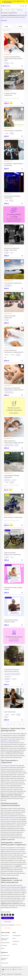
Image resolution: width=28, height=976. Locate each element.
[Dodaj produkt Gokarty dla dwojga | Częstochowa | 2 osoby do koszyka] (22, 323)
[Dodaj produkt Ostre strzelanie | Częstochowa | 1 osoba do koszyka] (22, 136)
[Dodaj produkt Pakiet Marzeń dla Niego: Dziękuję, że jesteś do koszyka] (22, 625)
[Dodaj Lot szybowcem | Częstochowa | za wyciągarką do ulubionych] (22, 261)
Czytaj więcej (4, 20)
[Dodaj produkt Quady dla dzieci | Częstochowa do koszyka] (22, 525)
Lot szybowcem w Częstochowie (9, 765)
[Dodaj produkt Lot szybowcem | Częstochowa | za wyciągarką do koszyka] (22, 288)
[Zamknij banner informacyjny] (26, 1)
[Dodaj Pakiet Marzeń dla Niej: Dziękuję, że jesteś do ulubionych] (22, 565)
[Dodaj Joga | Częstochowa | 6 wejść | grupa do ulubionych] (22, 690)
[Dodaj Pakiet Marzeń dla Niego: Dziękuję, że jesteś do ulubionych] (22, 598)
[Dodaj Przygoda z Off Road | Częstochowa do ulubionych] (22, 71)
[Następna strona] (23, 724)
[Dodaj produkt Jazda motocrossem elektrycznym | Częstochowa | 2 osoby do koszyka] (22, 560)
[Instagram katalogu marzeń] (2, 915)
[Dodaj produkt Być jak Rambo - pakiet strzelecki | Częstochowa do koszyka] (22, 169)
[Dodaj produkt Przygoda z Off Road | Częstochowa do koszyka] (22, 103)
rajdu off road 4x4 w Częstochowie (9, 819)
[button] (21, 6)
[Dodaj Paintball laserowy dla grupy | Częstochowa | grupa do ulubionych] (22, 174)
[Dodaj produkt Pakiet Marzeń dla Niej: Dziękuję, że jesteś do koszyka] (22, 593)
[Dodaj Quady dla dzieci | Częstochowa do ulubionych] (22, 495)
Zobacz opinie (7, 928)
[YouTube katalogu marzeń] (13, 915)
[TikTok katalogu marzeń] (10, 915)
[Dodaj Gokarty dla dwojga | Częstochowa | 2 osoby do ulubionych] (22, 294)
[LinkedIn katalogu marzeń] (5, 915)
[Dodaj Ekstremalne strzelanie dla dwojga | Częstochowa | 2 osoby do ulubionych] (22, 226)
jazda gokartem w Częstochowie (15, 847)
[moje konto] (23, 6)
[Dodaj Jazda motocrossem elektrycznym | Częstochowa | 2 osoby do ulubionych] (22, 531)
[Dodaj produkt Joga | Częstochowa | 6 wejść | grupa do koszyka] (22, 720)
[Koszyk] (26, 6)
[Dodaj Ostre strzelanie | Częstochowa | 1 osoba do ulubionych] (22, 109)
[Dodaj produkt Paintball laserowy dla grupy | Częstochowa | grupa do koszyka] (22, 203)
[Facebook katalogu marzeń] (7, 915)
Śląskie (13, 9)
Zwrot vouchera (7, 921)
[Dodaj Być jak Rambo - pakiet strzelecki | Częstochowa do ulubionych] (22, 142)
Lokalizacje (7, 9)
